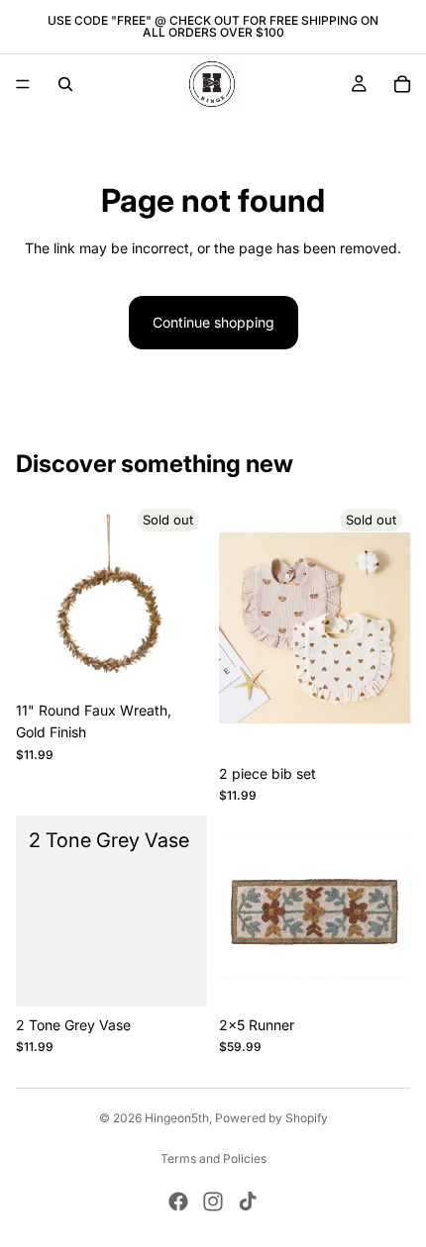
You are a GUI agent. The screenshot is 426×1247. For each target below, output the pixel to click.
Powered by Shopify (271, 1117)
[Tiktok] (248, 1201)
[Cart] (402, 84)
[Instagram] (213, 1201)
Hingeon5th (177, 1117)
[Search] (65, 84)
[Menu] (23, 84)
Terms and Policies (213, 1158)
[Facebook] (178, 1201)
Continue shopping (213, 322)
